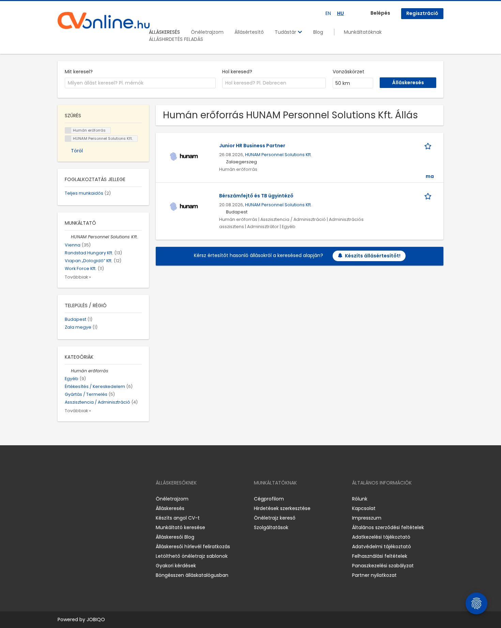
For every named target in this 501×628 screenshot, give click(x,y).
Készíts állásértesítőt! (372, 255)
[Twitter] (95, 499)
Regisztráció (422, 13)
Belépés (380, 13)
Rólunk (359, 498)
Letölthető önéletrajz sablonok (192, 556)
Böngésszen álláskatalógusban (192, 575)
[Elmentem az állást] (429, 146)
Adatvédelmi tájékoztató (381, 546)
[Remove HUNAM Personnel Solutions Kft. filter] (68, 237)
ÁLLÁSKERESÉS (164, 32)
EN (328, 13)
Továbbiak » (78, 277)
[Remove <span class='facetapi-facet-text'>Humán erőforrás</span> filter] (68, 130)
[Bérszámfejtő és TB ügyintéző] (184, 206)
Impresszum (366, 517)
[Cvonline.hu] (104, 20)
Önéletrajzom (207, 32)
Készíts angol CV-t (178, 517)
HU (340, 13)
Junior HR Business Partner (252, 145)
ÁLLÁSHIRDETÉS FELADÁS (176, 39)
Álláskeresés (170, 508)
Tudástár (286, 32)
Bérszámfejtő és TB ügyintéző (256, 195)
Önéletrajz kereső (274, 517)
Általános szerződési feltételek (388, 527)
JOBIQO (96, 619)
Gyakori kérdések (176, 565)
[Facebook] (62, 499)
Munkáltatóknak (363, 32)
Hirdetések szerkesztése (282, 508)
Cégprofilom (269, 498)
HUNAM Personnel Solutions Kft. (278, 155)
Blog (318, 32)
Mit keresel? (79, 71)
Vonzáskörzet (348, 71)
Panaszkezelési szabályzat (383, 565)
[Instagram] (74, 499)
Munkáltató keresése (180, 527)
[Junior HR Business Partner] (184, 155)
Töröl (77, 150)
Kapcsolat (364, 508)
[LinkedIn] (85, 499)
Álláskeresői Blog (175, 537)
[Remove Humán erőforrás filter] (68, 371)
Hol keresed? (237, 71)
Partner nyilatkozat (374, 575)
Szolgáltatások (271, 527)
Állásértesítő (249, 32)
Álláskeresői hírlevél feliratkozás (193, 546)
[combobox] (140, 83)
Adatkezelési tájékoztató (381, 537)
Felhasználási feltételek (379, 556)
